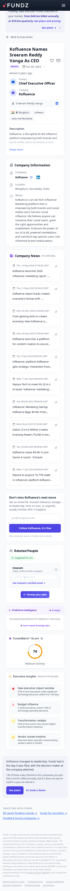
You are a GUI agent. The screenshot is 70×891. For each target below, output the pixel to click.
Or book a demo (35, 790)
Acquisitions (48, 885)
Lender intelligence (55, 881)
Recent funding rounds (14, 881)
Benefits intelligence (12, 885)
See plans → (49, 27)
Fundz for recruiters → (53, 813)
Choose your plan (37, 594)
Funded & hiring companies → (21, 818)
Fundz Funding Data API (38, 872)
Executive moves (32, 885)
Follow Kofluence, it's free (35, 528)
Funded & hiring (35, 881)
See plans (15, 790)
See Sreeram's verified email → (29, 583)
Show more (16, 149)
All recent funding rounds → (20, 813)
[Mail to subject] (58, 60)
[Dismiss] (60, 27)
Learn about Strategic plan (36, 625)
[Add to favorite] (52, 60)
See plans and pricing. (47, 21)
